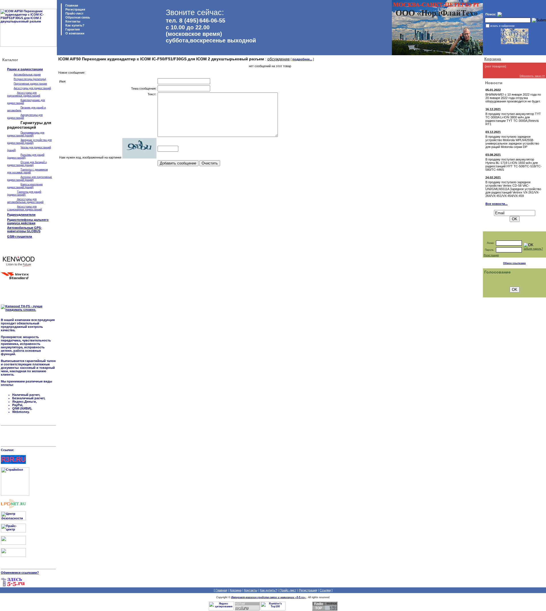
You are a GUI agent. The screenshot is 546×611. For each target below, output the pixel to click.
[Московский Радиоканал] (13, 555)
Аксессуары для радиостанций (32, 88)
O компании (74, 33)
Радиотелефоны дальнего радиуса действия (28, 221)
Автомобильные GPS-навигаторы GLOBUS (24, 229)
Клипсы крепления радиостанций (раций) (25, 186)
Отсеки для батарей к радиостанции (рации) (27, 163)
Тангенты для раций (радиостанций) (24, 193)
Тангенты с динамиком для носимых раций (27, 171)
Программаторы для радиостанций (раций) (25, 134)
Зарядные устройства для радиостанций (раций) (29, 141)
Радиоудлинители (21, 214)
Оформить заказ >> (532, 76)
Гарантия (72, 29)
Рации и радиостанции (25, 69)
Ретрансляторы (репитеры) (30, 79)
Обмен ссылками (514, 263)
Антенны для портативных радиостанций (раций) (29, 178)
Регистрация (75, 9)
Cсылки (325, 590)
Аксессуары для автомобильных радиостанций (25, 200)
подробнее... (302, 59)
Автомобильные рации (27, 74)
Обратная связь (77, 17)
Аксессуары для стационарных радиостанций (24, 208)
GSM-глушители (19, 236)
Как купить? (74, 25)
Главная (71, 5)
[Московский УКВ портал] (13, 543)
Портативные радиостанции (30, 83)
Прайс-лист (74, 13)
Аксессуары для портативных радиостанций (23, 94)
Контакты (72, 21)
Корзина (492, 59)
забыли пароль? (533, 248)
